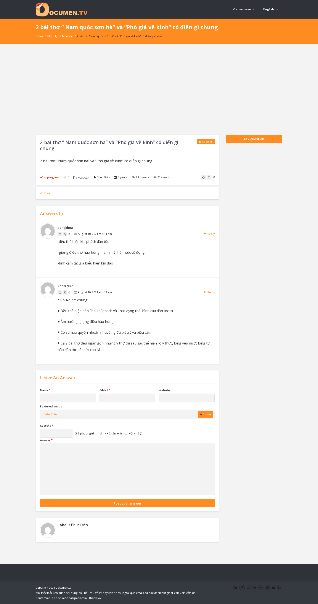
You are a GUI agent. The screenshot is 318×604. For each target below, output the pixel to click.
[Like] (203, 177)
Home (39, 36)
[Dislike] (209, 177)
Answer (46, 440)
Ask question (254, 139)
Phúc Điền (103, 177)
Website (164, 390)
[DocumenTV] (62, 9)
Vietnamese (242, 9)
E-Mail (105, 390)
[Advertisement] (159, 89)
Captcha (46, 426)
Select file (50, 414)
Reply (211, 234)
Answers (142, 177)
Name (45, 390)
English (268, 9)
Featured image (51, 406)
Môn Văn (68, 36)
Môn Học (53, 36)
